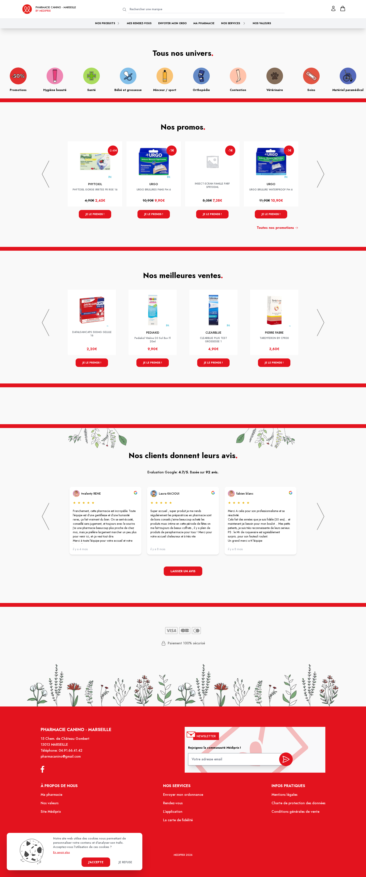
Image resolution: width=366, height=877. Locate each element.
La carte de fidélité (178, 820)
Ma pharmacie (203, 23)
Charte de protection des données (298, 803)
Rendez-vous (173, 803)
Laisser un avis (183, 571)
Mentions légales (284, 794)
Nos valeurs (262, 23)
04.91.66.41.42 (70, 750)
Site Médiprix (51, 811)
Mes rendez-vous (139, 23)
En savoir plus (61, 852)
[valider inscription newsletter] (286, 759)
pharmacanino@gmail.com (61, 756)
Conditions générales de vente (295, 811)
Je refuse (125, 862)
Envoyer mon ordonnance (183, 794)
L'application (172, 811)
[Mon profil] (333, 8)
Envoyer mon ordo (172, 23)
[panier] (343, 8)
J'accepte (95, 862)
